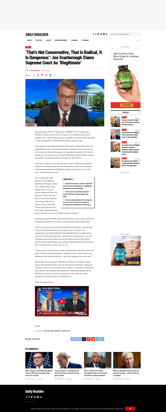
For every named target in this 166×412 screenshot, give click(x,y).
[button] (54, 75)
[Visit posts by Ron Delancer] (26, 70)
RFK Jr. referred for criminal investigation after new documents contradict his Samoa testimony (95, 373)
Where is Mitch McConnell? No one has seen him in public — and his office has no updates (126, 373)
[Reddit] (101, 34)
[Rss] (106, 34)
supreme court (66, 331)
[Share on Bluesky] (97, 339)
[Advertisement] (83, 14)
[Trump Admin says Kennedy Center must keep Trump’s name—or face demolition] (115, 134)
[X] (95, 34)
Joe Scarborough (48, 331)
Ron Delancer (35, 70)
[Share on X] (38, 75)
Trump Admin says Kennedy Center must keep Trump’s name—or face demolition (130, 135)
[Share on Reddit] (46, 75)
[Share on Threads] (50, 75)
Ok (130, 408)
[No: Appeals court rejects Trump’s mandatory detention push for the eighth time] (115, 162)
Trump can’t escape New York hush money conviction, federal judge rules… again (76, 194)
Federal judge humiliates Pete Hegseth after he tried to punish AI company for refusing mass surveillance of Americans (77, 202)
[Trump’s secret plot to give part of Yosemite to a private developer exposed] (115, 121)
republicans (57, 331)
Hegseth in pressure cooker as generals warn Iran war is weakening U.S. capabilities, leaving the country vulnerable (77, 186)
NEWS (28, 47)
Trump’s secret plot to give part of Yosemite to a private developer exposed (130, 122)
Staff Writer (31, 379)
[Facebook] (93, 34)
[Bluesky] (103, 34)
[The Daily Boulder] (36, 34)
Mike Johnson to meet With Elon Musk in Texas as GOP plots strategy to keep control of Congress (39, 373)
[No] (164, 409)
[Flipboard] (98, 34)
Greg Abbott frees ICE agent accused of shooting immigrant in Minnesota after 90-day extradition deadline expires (130, 149)
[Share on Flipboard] (42, 75)
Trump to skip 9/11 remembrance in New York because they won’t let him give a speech (67, 373)
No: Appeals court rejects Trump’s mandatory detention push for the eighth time (130, 163)
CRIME (124, 142)
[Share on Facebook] (34, 75)
